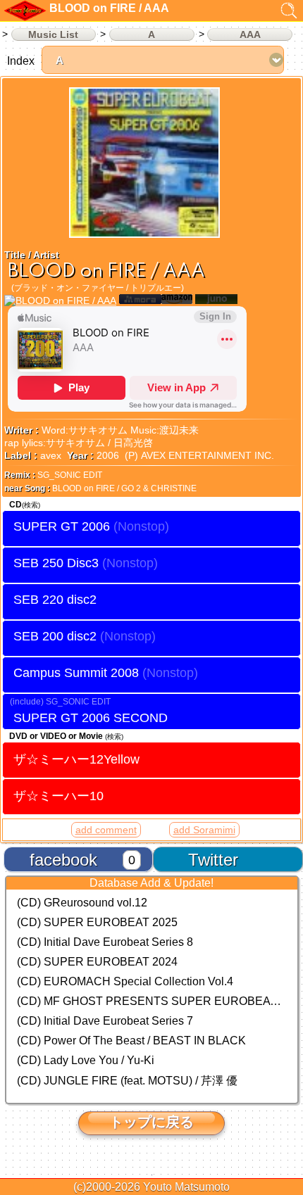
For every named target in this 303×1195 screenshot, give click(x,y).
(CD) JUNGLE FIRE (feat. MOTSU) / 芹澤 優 (127, 1081)
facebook (63, 859)
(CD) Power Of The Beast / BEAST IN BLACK (131, 1041)
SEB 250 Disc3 (56, 563)
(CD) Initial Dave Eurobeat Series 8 (105, 942)
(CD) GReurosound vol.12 (82, 903)
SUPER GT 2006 (61, 526)
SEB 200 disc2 (55, 636)
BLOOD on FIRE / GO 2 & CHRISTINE (124, 488)
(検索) (31, 505)
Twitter (213, 859)
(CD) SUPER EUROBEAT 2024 (97, 962)
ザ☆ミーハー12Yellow (76, 759)
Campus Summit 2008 (76, 673)
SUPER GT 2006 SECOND (90, 718)
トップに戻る (151, 1122)
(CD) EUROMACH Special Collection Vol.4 (125, 981)
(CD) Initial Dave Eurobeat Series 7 (105, 1021)
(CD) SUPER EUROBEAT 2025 (97, 922)
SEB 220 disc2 (55, 600)
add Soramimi (204, 829)
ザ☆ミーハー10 (58, 795)
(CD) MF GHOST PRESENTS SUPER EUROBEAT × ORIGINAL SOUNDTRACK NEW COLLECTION (152, 1001)
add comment (106, 829)
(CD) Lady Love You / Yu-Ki (85, 1060)
